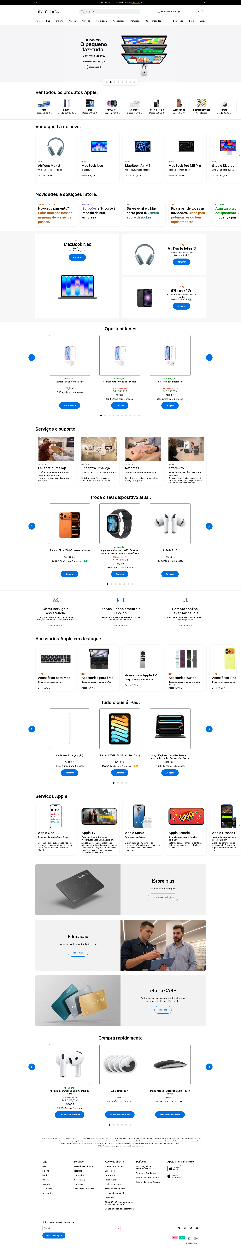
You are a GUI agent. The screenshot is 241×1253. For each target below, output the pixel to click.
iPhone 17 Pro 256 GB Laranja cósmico (70, 550)
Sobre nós (110, 1171)
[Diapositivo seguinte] (238, 107)
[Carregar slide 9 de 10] (130, 82)
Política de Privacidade (147, 1177)
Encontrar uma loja (114, 1166)
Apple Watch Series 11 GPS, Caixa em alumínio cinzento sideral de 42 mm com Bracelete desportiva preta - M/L (119, 552)
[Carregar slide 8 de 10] (126, 82)
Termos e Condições (146, 1173)
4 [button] (114, 416)
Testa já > (136, 2)
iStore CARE (79, 1180)
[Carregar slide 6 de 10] (118, 82)
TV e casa (47, 1189)
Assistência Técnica (83, 1166)
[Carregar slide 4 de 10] (111, 82)
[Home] (41, 11)
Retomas (78, 1171)
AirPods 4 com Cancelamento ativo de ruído (70, 1092)
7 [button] (126, 416)
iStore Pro (78, 1184)
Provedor (109, 1198)
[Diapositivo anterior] (31, 357)
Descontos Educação (84, 1189)
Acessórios (47, 1193)
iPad (44, 1175)
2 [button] (105, 416)
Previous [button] (36, 2)
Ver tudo (163, 1010)
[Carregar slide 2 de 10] (107, 82)
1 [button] (101, 416)
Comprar (120, 405)
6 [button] (122, 416)
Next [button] (204, 2)
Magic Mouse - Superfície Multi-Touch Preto (170, 1092)
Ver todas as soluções (163, 897)
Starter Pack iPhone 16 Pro (70, 381)
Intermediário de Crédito (148, 1182)
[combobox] (109, 11)
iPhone (45, 1171)
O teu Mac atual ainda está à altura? (119, 2)
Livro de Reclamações (115, 1193)
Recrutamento (112, 1180)
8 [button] (131, 416)
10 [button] (139, 416)
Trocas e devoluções (115, 1189)
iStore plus (79, 1175)
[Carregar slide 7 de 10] (122, 82)
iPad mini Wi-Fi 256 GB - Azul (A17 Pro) (120, 755)
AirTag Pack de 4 (119, 1091)
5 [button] (118, 416)
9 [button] (135, 416)
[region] (120, 53)
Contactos (110, 1175)
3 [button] (110, 416)
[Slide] (120, 53)
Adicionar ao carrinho (69, 1115)
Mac (44, 1166)
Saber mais (54, 625)
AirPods (46, 1184)
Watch (45, 1180)
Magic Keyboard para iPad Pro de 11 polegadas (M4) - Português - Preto (170, 757)
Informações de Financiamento (143, 1167)
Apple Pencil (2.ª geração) (69, 755)
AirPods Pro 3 (170, 550)
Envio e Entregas (113, 1184)
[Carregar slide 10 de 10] (134, 82)
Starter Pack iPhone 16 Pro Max (119, 381)
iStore (196, 1243)
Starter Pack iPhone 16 (170, 381)
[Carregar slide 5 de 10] (115, 82)
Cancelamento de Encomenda (119, 1209)
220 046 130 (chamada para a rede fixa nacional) (119, 1203)
